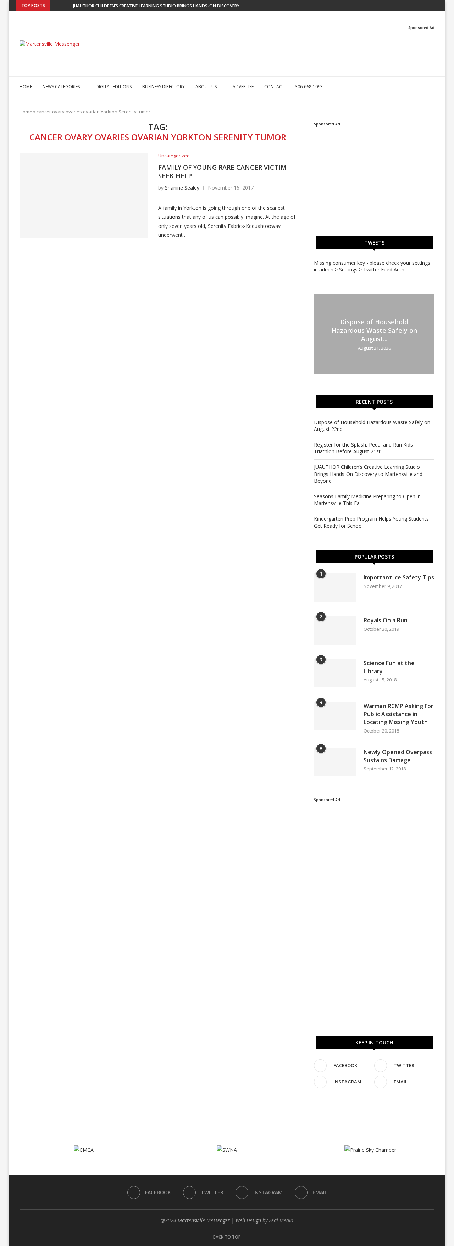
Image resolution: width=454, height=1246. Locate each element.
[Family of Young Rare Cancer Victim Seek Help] (84, 195)
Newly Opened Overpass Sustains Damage (398, 756)
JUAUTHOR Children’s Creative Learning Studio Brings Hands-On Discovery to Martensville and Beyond (368, 474)
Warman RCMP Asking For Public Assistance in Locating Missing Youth (398, 714)
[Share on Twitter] (228, 248)
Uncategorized (174, 156)
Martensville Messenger (204, 1220)
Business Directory (163, 87)
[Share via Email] (243, 248)
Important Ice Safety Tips (399, 577)
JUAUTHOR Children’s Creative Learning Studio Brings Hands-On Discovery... (158, 6)
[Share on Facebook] (220, 248)
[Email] (436, 5)
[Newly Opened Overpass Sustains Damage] (335, 762)
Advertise (243, 87)
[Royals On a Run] (335, 630)
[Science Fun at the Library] (335, 673)
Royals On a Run (386, 620)
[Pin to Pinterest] (235, 248)
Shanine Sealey (182, 187)
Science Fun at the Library (389, 667)
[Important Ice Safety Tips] (335, 587)
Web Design (248, 1220)
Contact (274, 87)
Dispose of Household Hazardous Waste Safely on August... (374, 330)
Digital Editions (114, 87)
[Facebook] (412, 5)
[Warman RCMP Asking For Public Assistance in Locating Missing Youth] (335, 716)
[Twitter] (420, 5)
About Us (206, 87)
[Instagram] (428, 5)
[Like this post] (212, 248)
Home (26, 87)
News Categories (61, 87)
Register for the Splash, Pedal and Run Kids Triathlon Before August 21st (363, 448)
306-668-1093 (309, 87)
